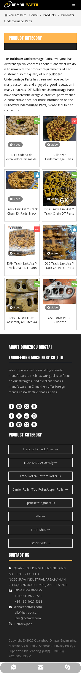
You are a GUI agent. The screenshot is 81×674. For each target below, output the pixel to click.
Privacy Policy (63, 646)
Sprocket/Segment (38, 503)
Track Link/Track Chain (39, 449)
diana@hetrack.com (28, 607)
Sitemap (45, 646)
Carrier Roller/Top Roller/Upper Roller (39, 489)
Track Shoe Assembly (39, 463)
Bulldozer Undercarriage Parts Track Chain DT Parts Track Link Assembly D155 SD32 (59, 157)
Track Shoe (39, 530)
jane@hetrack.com (27, 618)
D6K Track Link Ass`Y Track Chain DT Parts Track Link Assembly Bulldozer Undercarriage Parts (59, 211)
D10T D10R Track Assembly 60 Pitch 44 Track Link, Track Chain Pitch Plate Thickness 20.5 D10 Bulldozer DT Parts (22, 320)
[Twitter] (26, 406)
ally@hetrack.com (27, 612)
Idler (38, 516)
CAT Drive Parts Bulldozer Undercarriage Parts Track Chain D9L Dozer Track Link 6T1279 (59, 320)
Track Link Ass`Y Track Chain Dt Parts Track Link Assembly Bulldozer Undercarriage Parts (22, 211)
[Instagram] (34, 416)
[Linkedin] (19, 406)
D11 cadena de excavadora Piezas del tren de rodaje (21, 157)
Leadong (35, 651)
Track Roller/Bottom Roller (39, 476)
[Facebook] (11, 406)
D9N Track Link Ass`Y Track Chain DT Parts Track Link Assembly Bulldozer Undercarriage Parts (22, 265)
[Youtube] (34, 406)
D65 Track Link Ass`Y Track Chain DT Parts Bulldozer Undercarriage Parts (59, 265)
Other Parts (39, 543)
